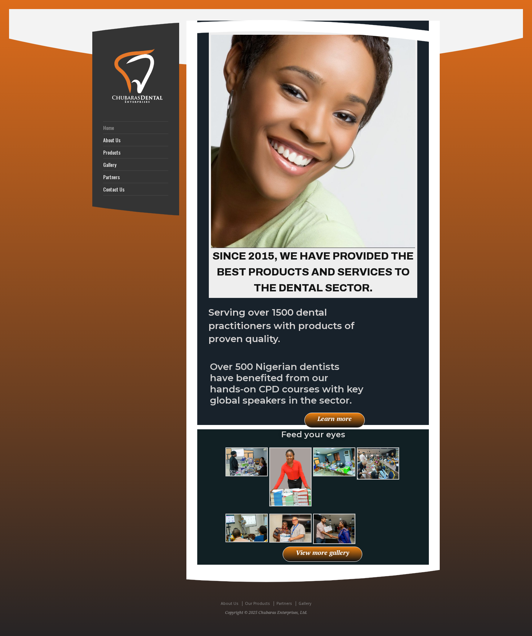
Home (108, 127)
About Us (112, 140)
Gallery (109, 164)
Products (112, 152)
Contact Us (113, 189)
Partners (111, 177)
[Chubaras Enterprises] (135, 103)
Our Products (257, 603)
